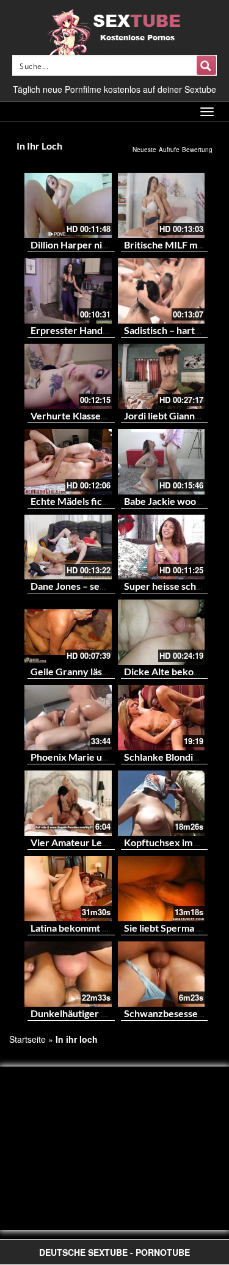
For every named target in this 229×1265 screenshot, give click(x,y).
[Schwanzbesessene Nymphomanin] (161, 974)
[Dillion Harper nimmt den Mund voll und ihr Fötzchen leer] (68, 205)
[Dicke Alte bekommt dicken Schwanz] (161, 632)
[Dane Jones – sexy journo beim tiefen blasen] (68, 547)
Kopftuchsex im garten (173, 842)
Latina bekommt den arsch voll (96, 927)
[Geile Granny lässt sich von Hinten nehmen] (68, 632)
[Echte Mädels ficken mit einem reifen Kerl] (68, 462)
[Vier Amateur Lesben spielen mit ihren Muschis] (68, 803)
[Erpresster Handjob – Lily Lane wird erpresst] (68, 291)
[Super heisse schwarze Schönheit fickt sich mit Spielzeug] (161, 547)
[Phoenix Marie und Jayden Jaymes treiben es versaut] (68, 717)
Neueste (144, 149)
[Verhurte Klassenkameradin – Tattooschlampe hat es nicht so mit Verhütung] (68, 376)
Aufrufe (169, 149)
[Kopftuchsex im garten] (161, 803)
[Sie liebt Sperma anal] (161, 888)
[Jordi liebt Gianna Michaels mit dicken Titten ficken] (161, 376)
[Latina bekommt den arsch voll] (68, 888)
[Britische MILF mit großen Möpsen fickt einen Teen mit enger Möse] (161, 205)
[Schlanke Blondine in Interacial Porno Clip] (161, 717)
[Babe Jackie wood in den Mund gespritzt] (161, 462)
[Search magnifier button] (206, 65)
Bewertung (197, 149)
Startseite (27, 1039)
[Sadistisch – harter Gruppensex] (161, 291)
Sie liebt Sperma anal (169, 927)
